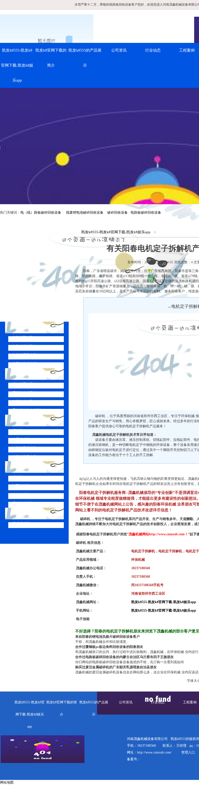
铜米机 (17, 430)
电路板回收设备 (24, 337)
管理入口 (188, 752)
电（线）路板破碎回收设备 (40, 212)
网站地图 (7, 782)
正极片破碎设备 (24, 393)
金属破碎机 (20, 439)
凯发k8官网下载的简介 (50, 57)
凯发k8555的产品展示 (84, 57)
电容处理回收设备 (26, 355)
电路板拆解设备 (24, 346)
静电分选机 (20, 494)
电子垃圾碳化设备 (26, 363)
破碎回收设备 (117, 212)
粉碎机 (17, 477)
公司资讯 (119, 50)
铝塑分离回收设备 (26, 457)
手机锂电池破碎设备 (27, 410)
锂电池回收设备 (24, 384)
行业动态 (153, 50)
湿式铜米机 (20, 523)
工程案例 (190, 702)
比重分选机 (20, 486)
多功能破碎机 (27, 513)
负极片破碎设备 (24, 401)
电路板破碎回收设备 (146, 212)
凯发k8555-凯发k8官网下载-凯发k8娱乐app (17, 65)
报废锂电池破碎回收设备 (84, 212)
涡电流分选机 (22, 503)
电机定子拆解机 (24, 448)
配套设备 (24, 467)
